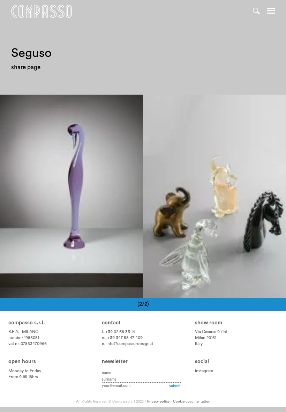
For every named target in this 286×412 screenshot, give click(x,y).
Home (41, 11)
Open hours (22, 361)
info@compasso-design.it (129, 343)
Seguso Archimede (31, 104)
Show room (208, 322)
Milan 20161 (205, 338)
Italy (199, 343)
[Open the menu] (271, 11)
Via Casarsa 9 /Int (211, 332)
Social (202, 361)
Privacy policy (158, 401)
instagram (204, 371)
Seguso (70, 104)
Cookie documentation (191, 401)
